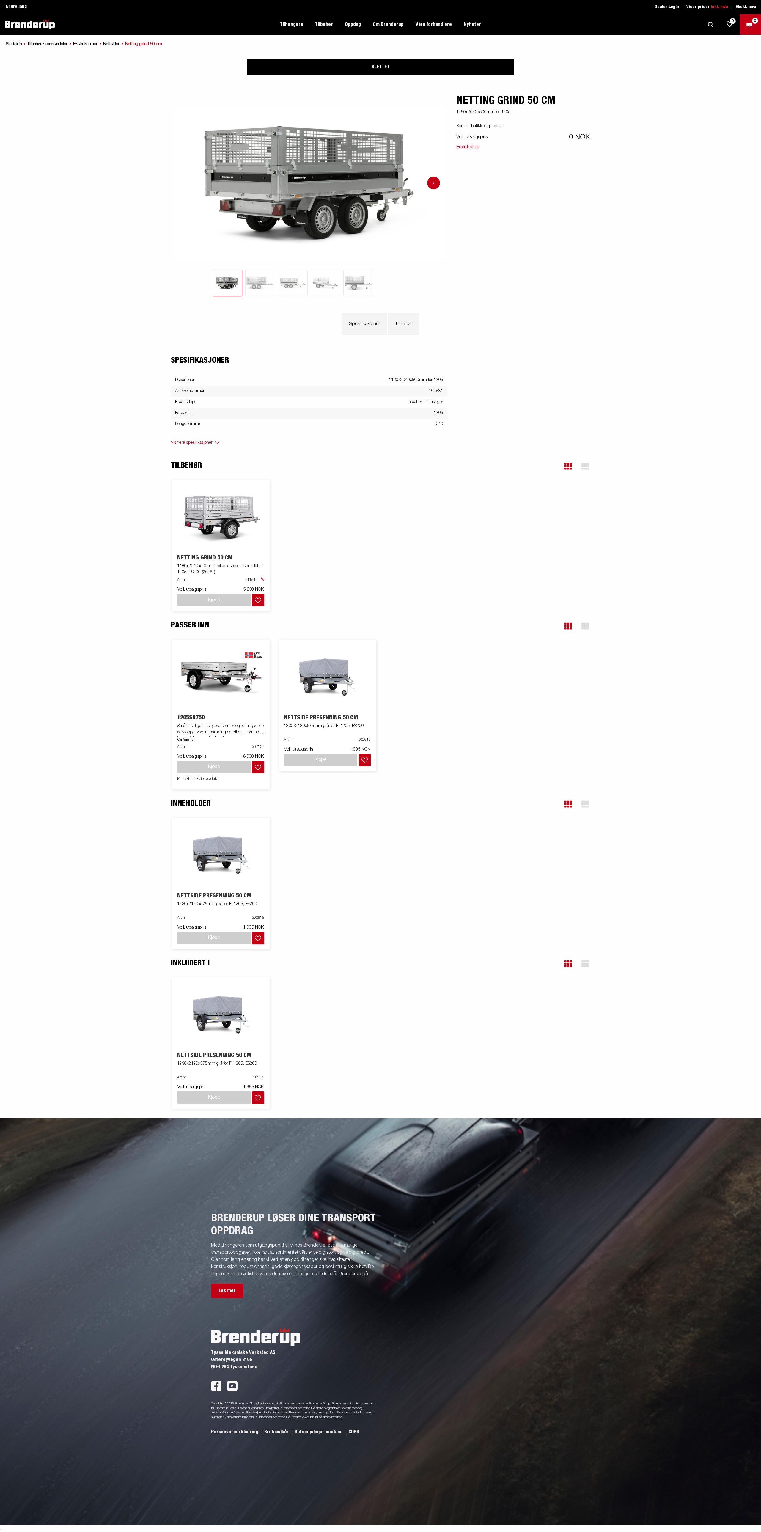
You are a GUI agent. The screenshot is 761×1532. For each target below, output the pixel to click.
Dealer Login (667, 7)
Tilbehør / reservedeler (47, 44)
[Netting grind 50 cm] (221, 517)
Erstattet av (467, 147)
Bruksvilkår (277, 1431)
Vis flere (183, 740)
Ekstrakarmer (85, 44)
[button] (568, 466)
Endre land (16, 6)
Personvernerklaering (235, 1431)
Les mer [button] (227, 1290)
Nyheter (472, 24)
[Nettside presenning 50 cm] (327, 677)
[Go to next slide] (433, 183)
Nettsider (111, 44)
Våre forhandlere (434, 24)
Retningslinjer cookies (319, 1431)
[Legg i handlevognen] (258, 600)
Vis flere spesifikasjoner (192, 443)
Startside (14, 44)
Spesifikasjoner (364, 324)
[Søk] (710, 24)
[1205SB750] (221, 677)
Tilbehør (403, 324)
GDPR (353, 1431)
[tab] (227, 283)
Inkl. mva (719, 7)
